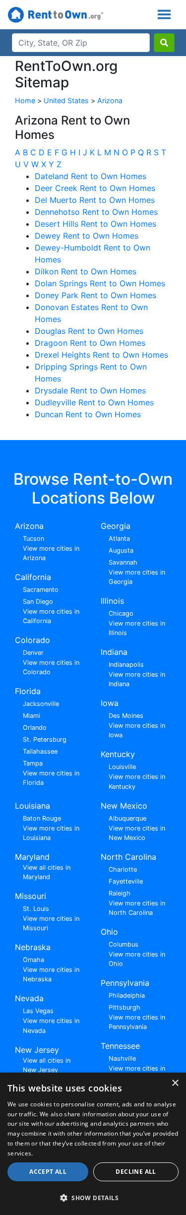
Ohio (109, 932)
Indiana (114, 652)
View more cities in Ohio (137, 959)
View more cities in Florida (51, 777)
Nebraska (33, 947)
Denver (33, 652)
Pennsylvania (125, 983)
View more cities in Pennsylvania (137, 1022)
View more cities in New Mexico (137, 833)
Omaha (33, 959)
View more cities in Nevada (51, 1025)
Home (25, 100)
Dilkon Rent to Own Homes (85, 271)
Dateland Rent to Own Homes (90, 176)
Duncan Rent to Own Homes (88, 414)
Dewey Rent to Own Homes (86, 236)
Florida (28, 691)
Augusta (121, 550)
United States (66, 100)
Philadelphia (127, 995)
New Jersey (37, 1050)
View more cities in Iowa (137, 730)
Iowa (110, 703)
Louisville (122, 766)
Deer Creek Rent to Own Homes (95, 188)
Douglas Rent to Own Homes (89, 331)
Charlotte (123, 869)
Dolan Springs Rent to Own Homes (100, 283)
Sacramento (41, 589)
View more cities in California (51, 616)
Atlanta (119, 538)
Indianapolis (126, 664)
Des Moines (126, 715)
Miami (31, 715)
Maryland (32, 857)
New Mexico (124, 806)
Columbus (123, 944)
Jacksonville (41, 703)
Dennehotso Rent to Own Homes (96, 212)
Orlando (35, 727)
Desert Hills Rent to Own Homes (95, 224)
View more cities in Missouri (51, 923)
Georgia (115, 526)
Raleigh (119, 893)
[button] (93, 1198)
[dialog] (93, 1144)
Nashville (122, 1058)
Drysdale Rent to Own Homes (90, 390)
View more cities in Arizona (51, 553)
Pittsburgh (124, 1007)
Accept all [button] (47, 1171)
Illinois (112, 601)
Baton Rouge (42, 818)
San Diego (38, 601)
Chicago (121, 613)
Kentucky (118, 754)
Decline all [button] (136, 1171)
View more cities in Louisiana (51, 833)
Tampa (33, 763)
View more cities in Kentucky (137, 781)
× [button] (175, 1083)
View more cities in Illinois (137, 628)
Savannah (123, 562)
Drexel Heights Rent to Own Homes (101, 355)
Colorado (32, 640)
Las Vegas (38, 1011)
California (33, 577)
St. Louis (36, 908)
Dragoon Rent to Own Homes (90, 343)
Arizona (110, 100)
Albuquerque (127, 818)
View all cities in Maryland (46, 872)
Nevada (29, 998)
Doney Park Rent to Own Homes (95, 295)
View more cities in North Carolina (137, 907)
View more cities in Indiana (137, 679)
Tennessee (120, 1046)
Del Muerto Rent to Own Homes (95, 200)
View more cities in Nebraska (51, 974)
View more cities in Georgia (137, 577)
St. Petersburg (44, 739)
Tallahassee (40, 751)
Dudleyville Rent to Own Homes (94, 402)
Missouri (30, 896)
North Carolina (128, 857)
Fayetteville (126, 881)
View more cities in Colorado (51, 667)
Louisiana (32, 806)
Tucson (33, 538)
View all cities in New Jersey (46, 1065)
